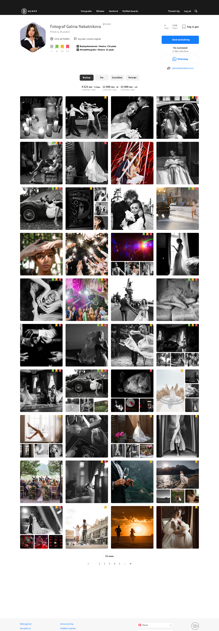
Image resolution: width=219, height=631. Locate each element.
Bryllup (86, 77)
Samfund (113, 11)
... (125, 563)
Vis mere (109, 556)
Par (102, 77)
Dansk (145, 625)
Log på (187, 11)
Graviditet (117, 77)
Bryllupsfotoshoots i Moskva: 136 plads (98, 46)
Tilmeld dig (174, 11)
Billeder (100, 11)
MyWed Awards (130, 11)
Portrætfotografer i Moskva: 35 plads (97, 49)
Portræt (132, 77)
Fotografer (86, 11)
